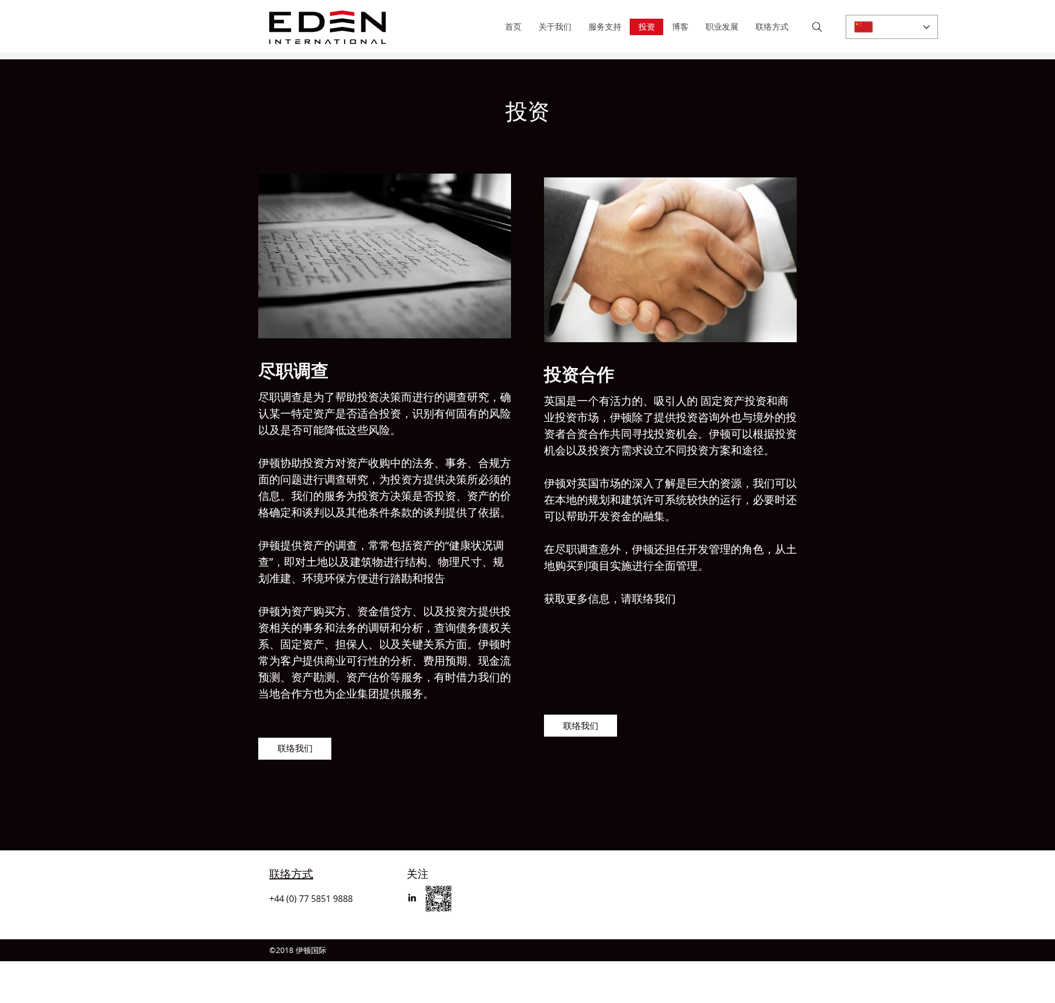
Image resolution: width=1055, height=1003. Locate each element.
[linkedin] (412, 897)
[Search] (817, 27)
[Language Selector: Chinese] (892, 27)
